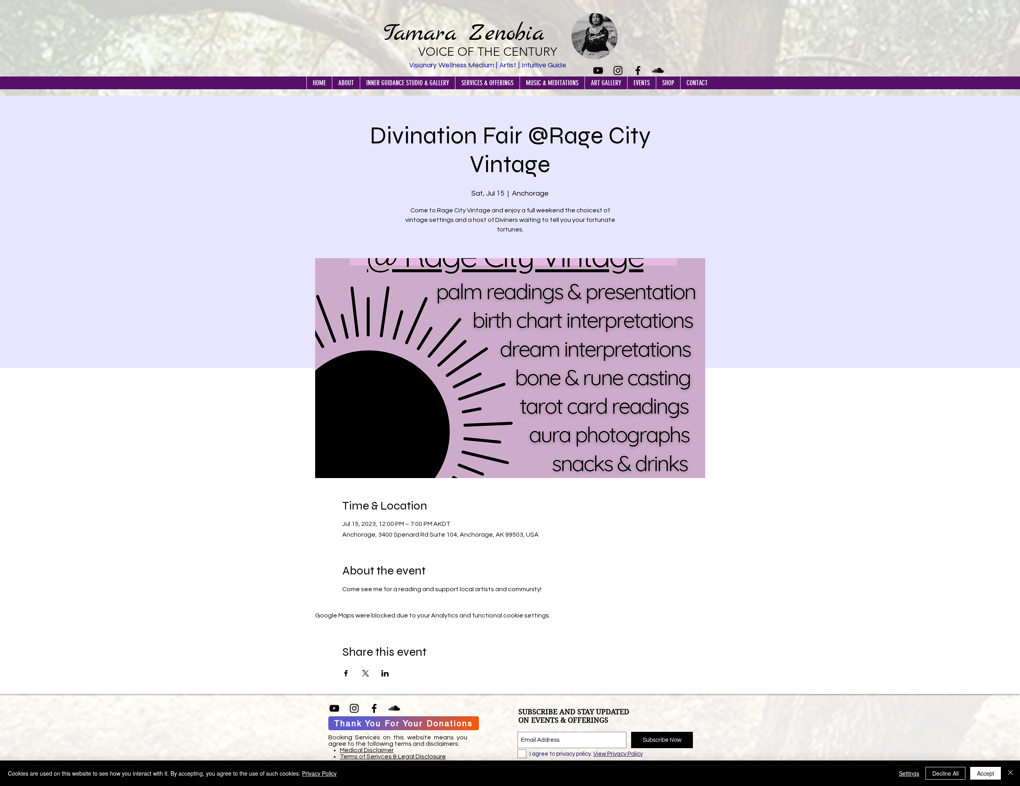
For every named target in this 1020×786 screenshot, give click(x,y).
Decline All (945, 773)
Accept (985, 773)
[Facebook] (638, 70)
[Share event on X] (365, 673)
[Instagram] (618, 70)
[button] (346, 82)
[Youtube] (598, 70)
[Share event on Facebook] (346, 673)
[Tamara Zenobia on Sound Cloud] (658, 70)
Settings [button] (909, 773)
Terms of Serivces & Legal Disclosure (393, 756)
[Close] (1010, 773)
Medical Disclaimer (367, 750)
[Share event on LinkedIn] (385, 673)
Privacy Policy (319, 773)
